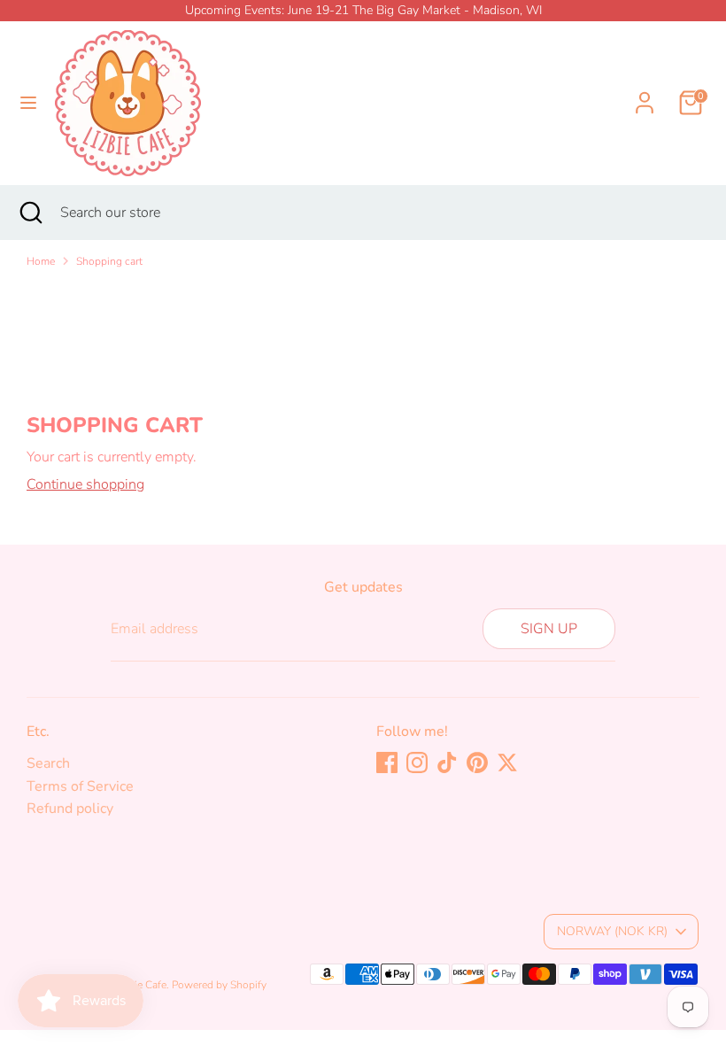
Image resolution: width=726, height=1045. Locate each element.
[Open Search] (30, 212)
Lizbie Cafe (140, 985)
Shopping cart (109, 261)
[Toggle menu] (28, 102)
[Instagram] (417, 762)
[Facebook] (387, 762)
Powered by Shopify (219, 985)
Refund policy (70, 808)
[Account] (644, 92)
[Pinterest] (477, 762)
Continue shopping (85, 484)
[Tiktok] (447, 762)
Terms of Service (80, 786)
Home (41, 261)
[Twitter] (507, 762)
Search (48, 763)
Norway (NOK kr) (612, 931)
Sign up (549, 629)
